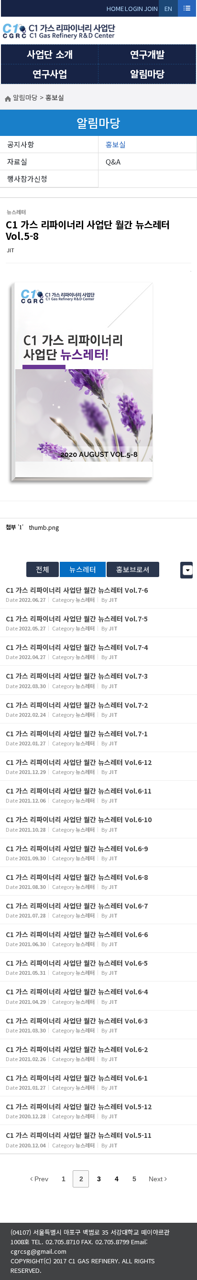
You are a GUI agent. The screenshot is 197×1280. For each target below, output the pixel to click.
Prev (40, 1179)
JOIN (151, 8)
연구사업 (50, 74)
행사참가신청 (27, 179)
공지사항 (20, 144)
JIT (10, 250)
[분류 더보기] (188, 570)
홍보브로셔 (133, 569)
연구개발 (147, 54)
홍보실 (116, 144)
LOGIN (134, 8)
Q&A (113, 161)
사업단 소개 (50, 54)
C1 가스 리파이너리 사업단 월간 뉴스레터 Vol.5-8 (88, 230)
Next (156, 1179)
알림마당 (147, 74)
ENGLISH (168, 10)
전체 (42, 569)
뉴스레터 (82, 569)
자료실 (17, 161)
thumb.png (44, 527)
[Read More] (98, 594)
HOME (115, 8)
